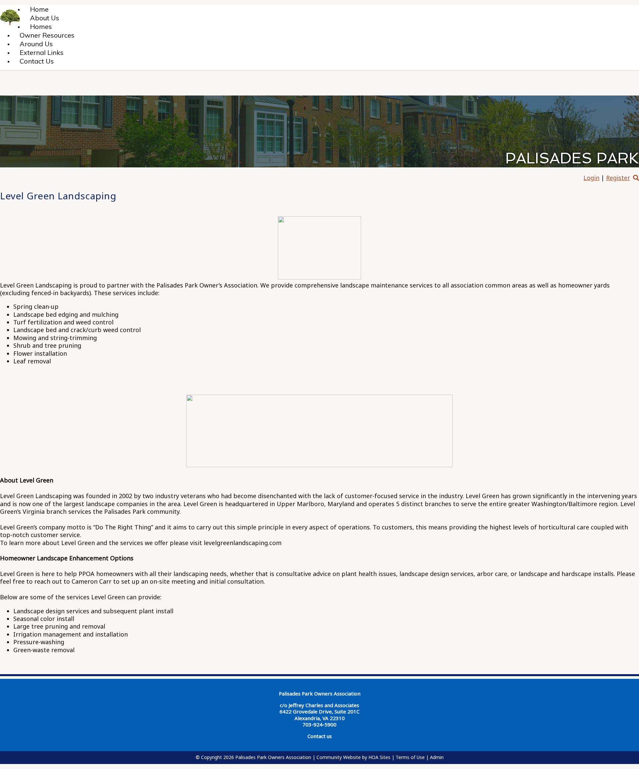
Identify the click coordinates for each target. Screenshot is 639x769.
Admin (437, 757)
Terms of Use (410, 757)
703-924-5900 (319, 724)
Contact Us (37, 61)
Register (618, 178)
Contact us (320, 736)
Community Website (339, 757)
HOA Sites (379, 757)
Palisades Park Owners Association (273, 757)
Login (591, 178)
